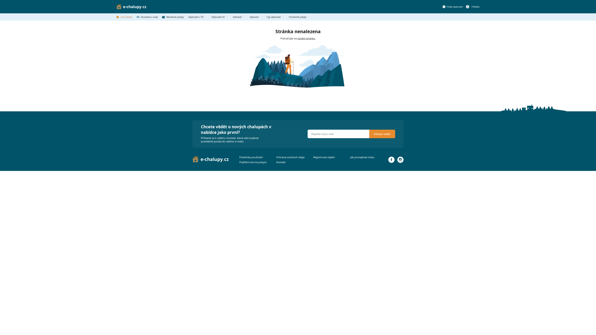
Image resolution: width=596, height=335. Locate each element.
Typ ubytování (273, 17)
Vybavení (254, 17)
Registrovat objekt (324, 157)
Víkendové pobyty (175, 17)
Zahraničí (237, 17)
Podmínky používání (251, 157)
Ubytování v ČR (195, 17)
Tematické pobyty (298, 17)
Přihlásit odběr (382, 134)
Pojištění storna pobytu (253, 162)
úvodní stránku (306, 38)
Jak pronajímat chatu (362, 157)
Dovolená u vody (149, 17)
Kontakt (281, 162)
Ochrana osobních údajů (290, 157)
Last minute (126, 17)
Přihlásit (476, 6)
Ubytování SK (218, 17)
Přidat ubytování (454, 6)
